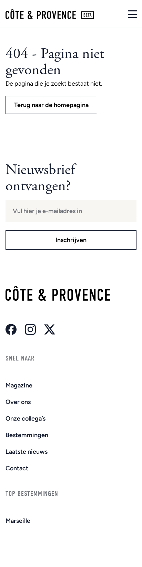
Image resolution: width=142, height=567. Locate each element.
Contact (17, 468)
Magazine (19, 385)
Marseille (18, 521)
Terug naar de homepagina (51, 105)
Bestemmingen (27, 435)
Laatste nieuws (27, 451)
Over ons (18, 402)
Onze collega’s (25, 418)
